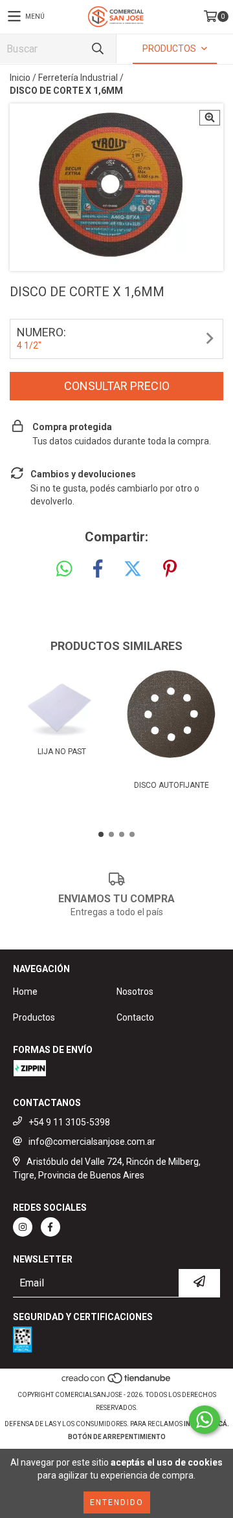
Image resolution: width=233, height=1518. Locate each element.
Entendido (117, 1502)
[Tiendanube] (116, 1381)
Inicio (20, 77)
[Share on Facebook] (97, 569)
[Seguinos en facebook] (50, 1227)
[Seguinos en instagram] (22, 1227)
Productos (34, 1017)
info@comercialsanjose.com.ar (91, 1141)
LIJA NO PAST (62, 751)
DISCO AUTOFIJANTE (171, 785)
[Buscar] (97, 48)
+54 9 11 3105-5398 (69, 1122)
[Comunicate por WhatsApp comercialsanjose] (204, 1419)
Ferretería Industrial (78, 77)
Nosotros (134, 991)
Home (25, 991)
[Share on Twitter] (132, 569)
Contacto (135, 1017)
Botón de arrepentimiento (117, 1436)
